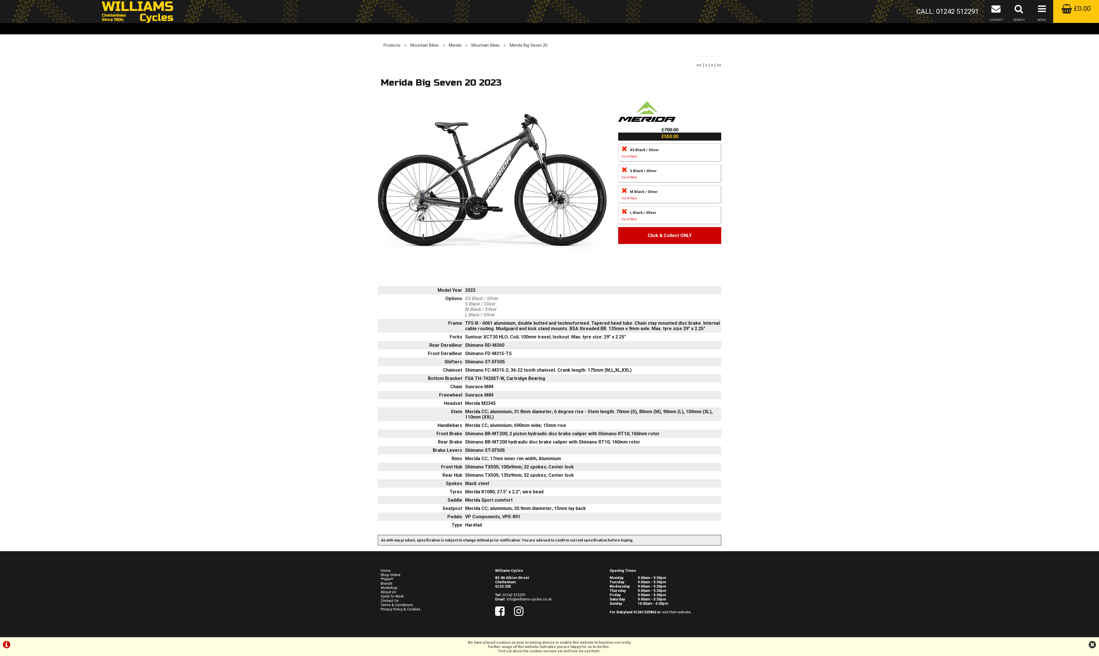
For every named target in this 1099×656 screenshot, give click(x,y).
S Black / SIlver (639, 174)
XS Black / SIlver (640, 153)
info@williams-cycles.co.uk (529, 599)
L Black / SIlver (639, 215)
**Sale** (387, 579)
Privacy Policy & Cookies (400, 609)
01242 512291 (514, 595)
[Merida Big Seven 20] (492, 183)
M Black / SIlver (639, 195)
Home (386, 570)
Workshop (389, 588)
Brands (386, 583)
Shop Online (390, 575)
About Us (388, 592)
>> (719, 65)
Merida (455, 45)
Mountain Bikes (424, 45)
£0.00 (1081, 9)
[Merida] (646, 124)
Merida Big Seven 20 (528, 45)
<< (698, 65)
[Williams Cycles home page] (137, 11)
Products (392, 45)
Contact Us (390, 600)
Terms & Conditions (397, 605)
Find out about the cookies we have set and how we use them (549, 651)
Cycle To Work (392, 596)
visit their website (676, 612)
